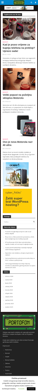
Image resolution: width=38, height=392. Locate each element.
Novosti (5, 42)
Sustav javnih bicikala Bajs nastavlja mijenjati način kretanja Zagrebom (18, 248)
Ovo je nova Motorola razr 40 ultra (18, 143)
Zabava (7, 363)
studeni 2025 (9, 307)
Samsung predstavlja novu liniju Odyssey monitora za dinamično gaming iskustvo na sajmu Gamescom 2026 (20, 265)
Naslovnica (8, 350)
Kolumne (8, 367)
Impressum (6, 346)
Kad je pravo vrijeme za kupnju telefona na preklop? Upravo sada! (19, 47)
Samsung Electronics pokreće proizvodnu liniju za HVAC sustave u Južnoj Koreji (20, 259)
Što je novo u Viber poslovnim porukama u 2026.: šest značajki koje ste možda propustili (19, 238)
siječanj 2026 (9, 300)
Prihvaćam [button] (31, 389)
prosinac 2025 (9, 303)
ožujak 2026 (8, 293)
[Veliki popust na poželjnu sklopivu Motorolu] (19, 79)
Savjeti (7, 356)
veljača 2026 (9, 297)
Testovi (7, 370)
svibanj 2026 (9, 286)
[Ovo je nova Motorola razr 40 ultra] (19, 126)
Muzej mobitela (9, 360)
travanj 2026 (9, 290)
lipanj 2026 (8, 283)
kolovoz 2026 (9, 276)
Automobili (8, 373)
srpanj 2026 (8, 280)
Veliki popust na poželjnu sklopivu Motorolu (17, 96)
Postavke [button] (21, 389)
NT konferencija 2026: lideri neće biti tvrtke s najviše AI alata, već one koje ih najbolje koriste (19, 243)
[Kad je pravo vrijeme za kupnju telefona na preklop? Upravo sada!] (19, 29)
